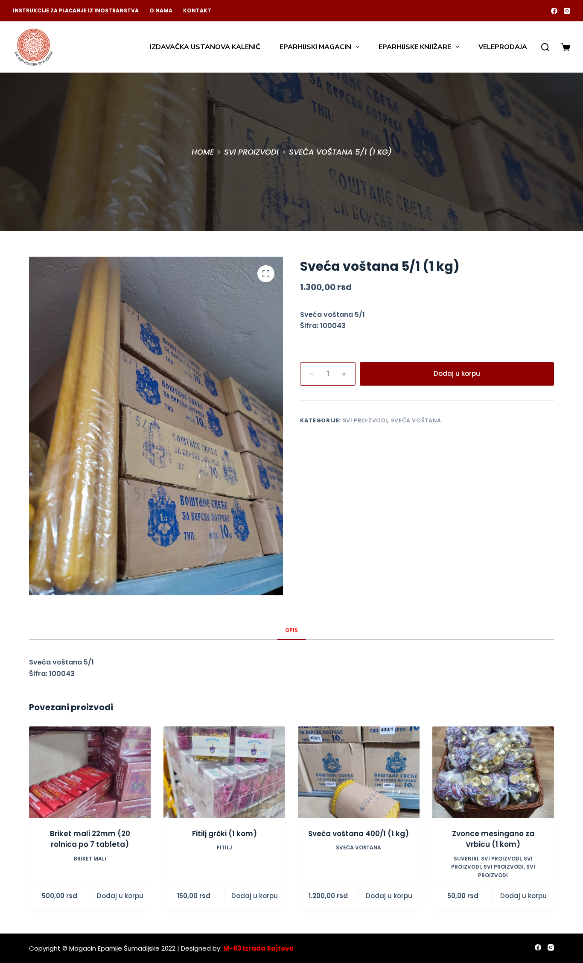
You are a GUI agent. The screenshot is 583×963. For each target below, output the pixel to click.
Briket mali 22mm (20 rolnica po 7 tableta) (90, 839)
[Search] (545, 47)
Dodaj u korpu (457, 373)
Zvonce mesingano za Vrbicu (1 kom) (493, 839)
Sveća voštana (416, 420)
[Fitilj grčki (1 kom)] (224, 772)
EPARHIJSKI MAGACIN (315, 47)
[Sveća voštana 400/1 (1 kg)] (359, 772)
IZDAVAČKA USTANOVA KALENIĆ (205, 47)
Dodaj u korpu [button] (120, 895)
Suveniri (466, 858)
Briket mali (90, 858)
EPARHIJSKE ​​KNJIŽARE (415, 47)
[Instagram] (567, 11)
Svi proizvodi (365, 420)
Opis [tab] (291, 630)
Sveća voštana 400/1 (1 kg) (358, 833)
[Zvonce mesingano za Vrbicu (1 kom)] (493, 772)
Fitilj (224, 847)
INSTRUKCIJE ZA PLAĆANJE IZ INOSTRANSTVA (76, 10)
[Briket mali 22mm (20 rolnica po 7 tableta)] (90, 772)
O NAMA (160, 10)
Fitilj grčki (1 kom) (224, 833)
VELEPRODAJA (502, 47)
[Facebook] (554, 11)
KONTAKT (197, 10)
